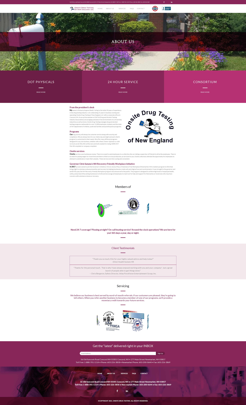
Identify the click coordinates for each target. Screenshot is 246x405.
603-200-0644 (145, 362)
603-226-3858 (136, 2)
